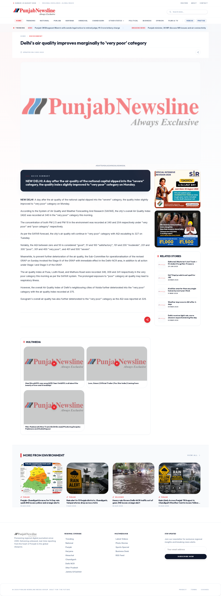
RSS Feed (184, 3)
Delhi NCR (70, 563)
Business (147, 21)
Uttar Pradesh (71, 568)
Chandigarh (98, 21)
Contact (204, 3)
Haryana (69, 21)
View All (192, 455)
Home (18, 21)
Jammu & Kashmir (73, 572)
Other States (115, 21)
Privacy (183, 589)
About (194, 3)
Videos (189, 21)
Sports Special (122, 547)
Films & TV (173, 21)
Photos (201, 21)
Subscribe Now (186, 556)
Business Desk (122, 551)
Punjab (57, 21)
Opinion (160, 21)
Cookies (205, 589)
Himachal (83, 21)
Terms (194, 589)
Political (133, 21)
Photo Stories (122, 543)
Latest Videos (122, 539)
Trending (30, 21)
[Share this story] (198, 52)
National (44, 21)
